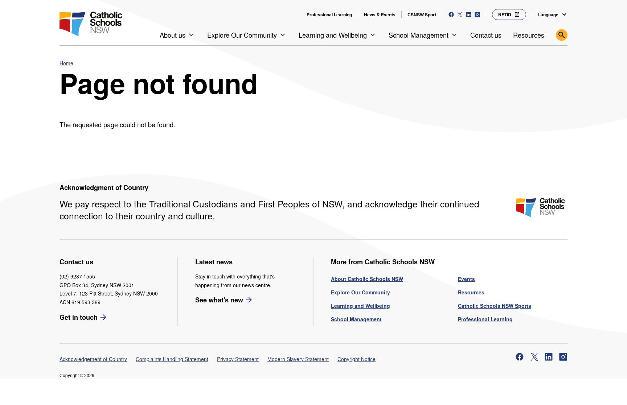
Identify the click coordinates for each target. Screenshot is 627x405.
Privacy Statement (238, 359)
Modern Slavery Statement (298, 359)
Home (66, 63)
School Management (356, 319)
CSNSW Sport (421, 14)
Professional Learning (329, 14)
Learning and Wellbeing (360, 305)
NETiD (504, 14)
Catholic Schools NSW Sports (494, 305)
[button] (177, 34)
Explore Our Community (360, 292)
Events (466, 278)
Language (548, 14)
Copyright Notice (356, 359)
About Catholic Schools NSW (367, 278)
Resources (471, 292)
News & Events (380, 14)
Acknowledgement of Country (93, 359)
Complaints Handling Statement (172, 359)
